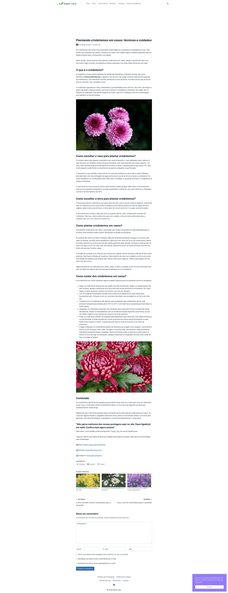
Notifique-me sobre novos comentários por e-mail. (97, 559)
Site (130, 549)
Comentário (82, 524)
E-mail (105, 549)
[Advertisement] (114, 20)
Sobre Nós (117, 580)
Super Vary (116, 431)
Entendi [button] (209, 587)
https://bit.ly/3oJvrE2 (94, 450)
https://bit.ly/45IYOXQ (97, 445)
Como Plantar (102, 3)
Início (88, 3)
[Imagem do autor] (77, 45)
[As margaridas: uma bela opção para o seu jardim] (114, 480)
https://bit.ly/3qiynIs (94, 455)
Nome (79, 549)
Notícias (121, 3)
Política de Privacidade (105, 577)
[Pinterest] (114, 584)
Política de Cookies (123, 577)
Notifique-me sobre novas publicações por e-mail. (97, 563)
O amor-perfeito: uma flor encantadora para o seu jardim (93, 502)
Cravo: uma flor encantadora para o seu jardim (134, 501)
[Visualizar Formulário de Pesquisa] (167, 3)
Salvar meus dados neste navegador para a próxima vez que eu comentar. (103, 554)
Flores (94, 3)
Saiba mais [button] (198, 582)
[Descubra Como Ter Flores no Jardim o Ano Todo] (88, 480)
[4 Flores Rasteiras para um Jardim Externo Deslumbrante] (139, 480)
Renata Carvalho (86, 44)
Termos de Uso (105, 580)
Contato (125, 580)
